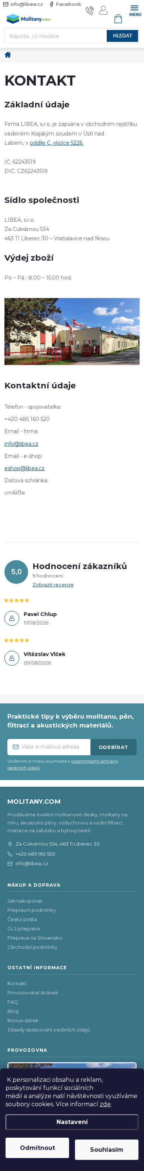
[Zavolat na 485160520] (90, 10)
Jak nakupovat (24, 901)
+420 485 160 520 (35, 854)
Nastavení (72, 1121)
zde (105, 1104)
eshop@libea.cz (24, 468)
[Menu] (134, 10)
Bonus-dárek (23, 1020)
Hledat (122, 36)
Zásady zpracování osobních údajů (48, 1030)
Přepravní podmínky (31, 910)
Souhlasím (106, 1149)
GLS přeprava (23, 928)
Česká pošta (22, 919)
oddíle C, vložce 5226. (56, 143)
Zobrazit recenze (53, 585)
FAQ (12, 1002)
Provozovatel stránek (32, 993)
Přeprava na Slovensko (34, 938)
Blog (13, 1011)
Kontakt (17, 983)
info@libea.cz (26, 4)
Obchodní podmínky (32, 947)
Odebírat (113, 747)
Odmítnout (37, 1147)
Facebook (68, 4)
